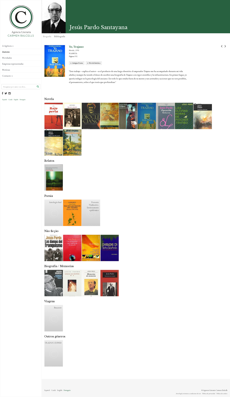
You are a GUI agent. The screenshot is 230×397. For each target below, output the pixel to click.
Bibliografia (59, 36)
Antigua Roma (77, 63)
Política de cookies (221, 393)
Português (23, 99)
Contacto (6, 75)
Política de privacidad (208, 393)
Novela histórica (94, 63)
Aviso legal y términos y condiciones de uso (188, 393)
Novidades (7, 57)
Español (4, 99)
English (16, 99)
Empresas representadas (12, 63)
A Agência (7, 45)
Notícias (6, 69)
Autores (6, 51)
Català (10, 99)
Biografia (47, 36)
